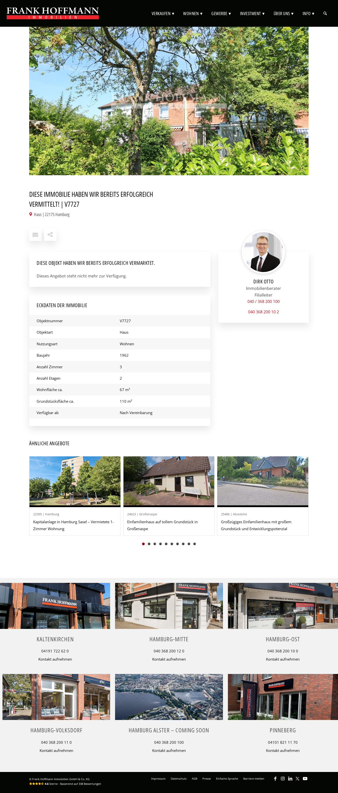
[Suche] (325, 13)
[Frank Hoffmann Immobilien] (53, 13)
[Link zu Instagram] (283, 781)
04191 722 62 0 (55, 650)
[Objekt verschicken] (35, 234)
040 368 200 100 (169, 742)
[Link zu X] (297, 781)
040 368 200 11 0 (56, 742)
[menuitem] (163, 13)
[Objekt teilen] (50, 234)
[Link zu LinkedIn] (290, 781)
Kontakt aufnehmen (55, 659)
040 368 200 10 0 (282, 650)
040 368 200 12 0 (169, 650)
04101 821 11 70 (283, 742)
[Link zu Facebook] (275, 781)
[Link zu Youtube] (305, 781)
